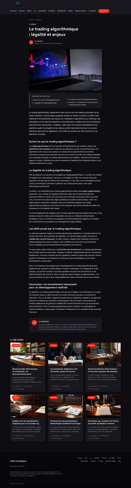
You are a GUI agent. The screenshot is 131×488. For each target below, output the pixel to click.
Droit (29, 11)
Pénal (70, 11)
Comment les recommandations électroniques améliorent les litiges (65, 422)
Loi (35, 11)
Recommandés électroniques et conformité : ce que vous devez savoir (24, 371)
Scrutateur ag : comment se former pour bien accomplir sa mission (103, 422)
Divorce (52, 11)
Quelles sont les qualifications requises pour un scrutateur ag (25, 422)
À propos (92, 11)
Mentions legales (111, 461)
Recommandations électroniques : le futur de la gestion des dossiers (102, 370)
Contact (104, 11)
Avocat (22, 11)
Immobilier (61, 11)
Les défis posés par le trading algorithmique (82, 99)
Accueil (13, 11)
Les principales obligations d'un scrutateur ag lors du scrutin (63, 370)
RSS (119, 461)
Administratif (81, 11)
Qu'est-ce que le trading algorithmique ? (47, 100)
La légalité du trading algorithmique (45, 103)
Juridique (42, 11)
